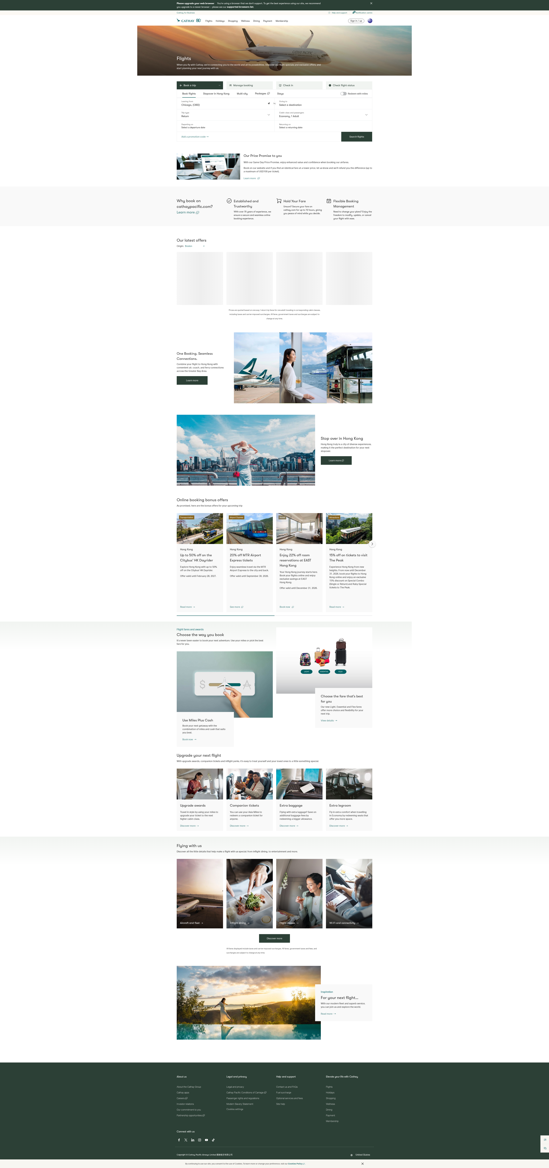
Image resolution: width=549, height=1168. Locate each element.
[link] (208, 167)
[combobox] (226, 115)
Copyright (181, 1154)
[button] (274, 103)
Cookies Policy (295, 1163)
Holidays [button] (220, 21)
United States (363, 1154)
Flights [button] (208, 21)
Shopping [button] (233, 21)
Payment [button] (267, 21)
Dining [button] (256, 21)
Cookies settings (234, 1109)
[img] (371, 3)
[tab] (189, 93)
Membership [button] (282, 21)
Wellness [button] (245, 21)
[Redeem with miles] (343, 93)
